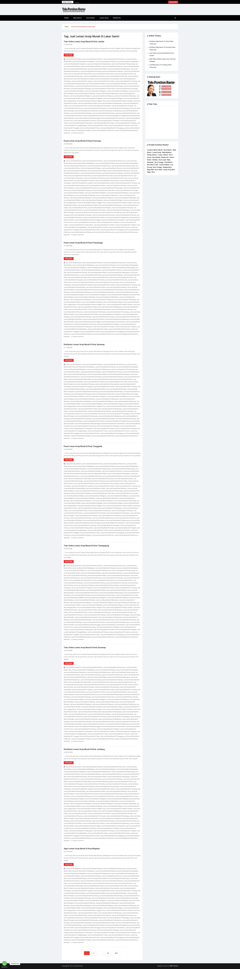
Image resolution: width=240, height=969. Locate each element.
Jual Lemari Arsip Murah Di (73, 59)
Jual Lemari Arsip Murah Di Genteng (94, 76)
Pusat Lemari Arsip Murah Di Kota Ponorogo (82, 141)
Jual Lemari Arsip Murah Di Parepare (122, 106)
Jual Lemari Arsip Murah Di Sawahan (81, 113)
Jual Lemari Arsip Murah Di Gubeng (84, 79)
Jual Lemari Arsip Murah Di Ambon (92, 59)
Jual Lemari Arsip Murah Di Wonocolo (103, 130)
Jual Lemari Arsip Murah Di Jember (104, 81)
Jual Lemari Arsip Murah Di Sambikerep (109, 111)
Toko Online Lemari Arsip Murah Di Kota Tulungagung (86, 546)
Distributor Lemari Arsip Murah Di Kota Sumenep (84, 344)
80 (108, 953)
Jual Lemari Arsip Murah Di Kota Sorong (87, 86)
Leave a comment (78, 133)
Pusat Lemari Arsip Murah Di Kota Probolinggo (83, 243)
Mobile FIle (117, 18)
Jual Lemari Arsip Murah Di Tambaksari (107, 120)
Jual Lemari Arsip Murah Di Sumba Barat (113, 118)
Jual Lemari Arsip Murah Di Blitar (96, 69)
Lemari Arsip (104, 18)
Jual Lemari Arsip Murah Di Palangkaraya (110, 103)
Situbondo (67, 133)
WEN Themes (174, 966)
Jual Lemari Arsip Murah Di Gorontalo (116, 76)
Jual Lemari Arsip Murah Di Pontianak (94, 108)
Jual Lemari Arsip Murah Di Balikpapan (83, 61)
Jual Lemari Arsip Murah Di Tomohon (119, 125)
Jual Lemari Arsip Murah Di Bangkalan (127, 61)
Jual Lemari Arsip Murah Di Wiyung (81, 130)
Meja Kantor (77, 18)
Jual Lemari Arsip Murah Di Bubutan (112, 71)
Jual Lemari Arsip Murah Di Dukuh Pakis (79, 74)
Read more (68, 55)
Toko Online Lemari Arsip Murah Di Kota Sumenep (85, 647)
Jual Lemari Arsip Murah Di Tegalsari (126, 123)
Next (116, 953)
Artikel (66, 18)
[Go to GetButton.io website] (5, 967)
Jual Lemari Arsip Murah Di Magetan (95, 91)
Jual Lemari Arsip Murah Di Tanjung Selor (81, 123)
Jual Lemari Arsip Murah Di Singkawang (117, 115)
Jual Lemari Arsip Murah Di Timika (97, 125)
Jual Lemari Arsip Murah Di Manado (84, 93)
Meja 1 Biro (151, 172)
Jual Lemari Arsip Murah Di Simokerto (93, 115)
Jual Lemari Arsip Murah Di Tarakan (103, 123)
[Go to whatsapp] (4, 963)
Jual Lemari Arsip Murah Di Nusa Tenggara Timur (91, 101)
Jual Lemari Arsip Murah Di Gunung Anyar (107, 79)
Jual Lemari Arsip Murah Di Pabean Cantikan (119, 101)
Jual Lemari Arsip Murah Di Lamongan (127, 88)
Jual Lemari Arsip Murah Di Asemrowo (114, 59)
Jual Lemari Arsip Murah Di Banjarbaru (75, 64)
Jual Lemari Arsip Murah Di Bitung (77, 69)
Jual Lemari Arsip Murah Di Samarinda (86, 111)
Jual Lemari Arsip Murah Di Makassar (118, 91)
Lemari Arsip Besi (169, 170)
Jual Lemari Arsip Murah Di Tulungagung (112, 128)
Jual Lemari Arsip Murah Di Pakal (87, 103)
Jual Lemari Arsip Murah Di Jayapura (82, 81)
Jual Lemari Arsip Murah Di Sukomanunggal (87, 118)
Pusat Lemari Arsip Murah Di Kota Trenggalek (83, 446)
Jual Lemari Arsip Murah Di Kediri (95, 83)
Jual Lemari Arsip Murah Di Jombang (126, 81)
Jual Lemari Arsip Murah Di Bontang (90, 71)
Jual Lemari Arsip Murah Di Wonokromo (126, 130)
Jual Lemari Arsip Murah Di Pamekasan (99, 106)
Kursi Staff (158, 170)
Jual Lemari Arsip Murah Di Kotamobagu (111, 86)
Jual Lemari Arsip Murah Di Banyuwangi (123, 64)
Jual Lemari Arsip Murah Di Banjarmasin (99, 64)
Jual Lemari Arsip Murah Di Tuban (90, 128)
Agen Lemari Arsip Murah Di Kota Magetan (82, 848)
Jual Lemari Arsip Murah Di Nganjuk (91, 98)
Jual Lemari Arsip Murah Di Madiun (74, 91)
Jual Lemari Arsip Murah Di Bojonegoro (118, 69)
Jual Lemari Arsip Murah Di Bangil (105, 61)
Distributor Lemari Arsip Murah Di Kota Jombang (84, 749)
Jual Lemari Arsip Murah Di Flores (123, 74)
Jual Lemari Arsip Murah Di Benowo (112, 66)
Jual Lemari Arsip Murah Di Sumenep (85, 120)
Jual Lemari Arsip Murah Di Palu (77, 106)
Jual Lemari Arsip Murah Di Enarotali (102, 74)
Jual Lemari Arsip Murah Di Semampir (103, 113)
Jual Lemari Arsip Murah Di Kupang (80, 88)
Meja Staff (150, 170)
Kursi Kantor (90, 18)
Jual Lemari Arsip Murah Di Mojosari (102, 96)
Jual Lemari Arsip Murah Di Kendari (116, 83)
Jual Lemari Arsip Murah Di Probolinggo (117, 108)
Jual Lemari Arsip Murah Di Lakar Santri (103, 88)
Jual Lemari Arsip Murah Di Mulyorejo (125, 96)
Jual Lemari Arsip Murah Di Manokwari (107, 93)
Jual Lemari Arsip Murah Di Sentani (125, 113)
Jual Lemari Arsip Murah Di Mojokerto (81, 96)
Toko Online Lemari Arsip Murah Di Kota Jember (84, 41)
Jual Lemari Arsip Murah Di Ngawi (113, 98)
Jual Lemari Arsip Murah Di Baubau (90, 66)
